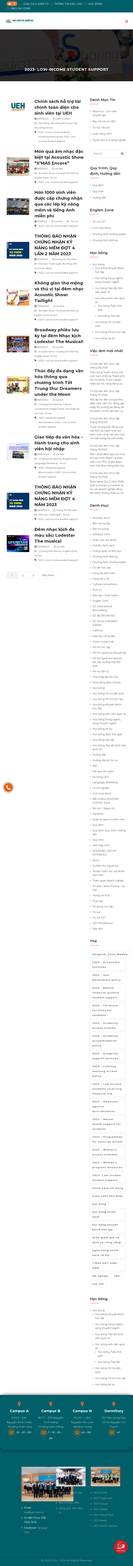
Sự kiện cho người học (105, 865)
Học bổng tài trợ (43, 127)
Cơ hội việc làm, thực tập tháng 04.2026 (104, 475)
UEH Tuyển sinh (103, 1498)
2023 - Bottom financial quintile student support (105, 992)
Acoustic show (46, 173)
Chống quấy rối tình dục (106, 551)
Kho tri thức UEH (69, 1502)
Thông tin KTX (100, 895)
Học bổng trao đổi (103, 739)
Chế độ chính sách (103, 545)
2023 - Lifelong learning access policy (104, 1071)
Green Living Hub (103, 641)
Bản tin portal (100, 528)
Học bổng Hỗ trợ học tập (64, 123)
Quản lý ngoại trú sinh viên (108, 819)
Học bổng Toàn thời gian (107, 734)
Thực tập (97, 901)
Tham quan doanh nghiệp (107, 880)
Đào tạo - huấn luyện (49, 263)
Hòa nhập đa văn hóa (105, 676)
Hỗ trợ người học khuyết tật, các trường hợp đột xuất (107, 662)
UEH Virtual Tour (103, 1514)
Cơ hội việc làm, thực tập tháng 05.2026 (104, 447)
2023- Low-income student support (58, 182)
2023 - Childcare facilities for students (105, 1010)
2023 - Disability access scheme (105, 1025)
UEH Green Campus (105, 1525)
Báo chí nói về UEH (104, 121)
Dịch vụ (97, 589)
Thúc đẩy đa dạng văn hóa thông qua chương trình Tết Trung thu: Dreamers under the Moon (58, 382)
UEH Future (100, 1503)
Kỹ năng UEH (70, 263)
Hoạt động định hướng (106, 682)
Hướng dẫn (99, 197)
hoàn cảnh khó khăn (107, 1196)
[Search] (122, 153)
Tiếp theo (48, 575)
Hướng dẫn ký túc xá (105, 760)
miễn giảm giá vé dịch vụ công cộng (106, 1240)
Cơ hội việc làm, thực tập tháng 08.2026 (104, 365)
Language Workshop (46, 463)
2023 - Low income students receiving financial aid (107, 1089)
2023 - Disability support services (105, 1056)
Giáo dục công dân (103, 636)
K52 (94, 765)
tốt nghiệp (100, 1275)
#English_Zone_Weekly (110, 954)
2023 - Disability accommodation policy (105, 1040)
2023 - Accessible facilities (106, 964)
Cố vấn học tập (101, 567)
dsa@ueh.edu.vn (34, 1512)
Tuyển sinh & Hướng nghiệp (109, 140)
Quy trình (98, 191)
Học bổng (43, 123)
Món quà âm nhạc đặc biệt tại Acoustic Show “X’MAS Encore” (59, 157)
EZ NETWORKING (103, 615)
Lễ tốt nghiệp (100, 787)
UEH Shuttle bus (102, 923)
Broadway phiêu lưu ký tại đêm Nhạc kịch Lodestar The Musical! (58, 335)
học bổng (99, 1204)
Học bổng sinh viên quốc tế (109, 713)
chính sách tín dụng (107, 1188)
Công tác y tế (100, 578)
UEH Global (100, 1509)
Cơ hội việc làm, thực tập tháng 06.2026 (104, 420)
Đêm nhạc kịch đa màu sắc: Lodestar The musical (54, 535)
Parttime (97, 813)
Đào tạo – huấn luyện (105, 595)
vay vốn (98, 1283)
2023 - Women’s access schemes (105, 1152)
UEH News (100, 1520)
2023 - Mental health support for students (106, 1124)
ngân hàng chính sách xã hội (105, 1253)
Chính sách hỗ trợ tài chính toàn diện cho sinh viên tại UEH (57, 107)
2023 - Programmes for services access (107, 1139)
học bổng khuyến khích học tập (105, 1227)
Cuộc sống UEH (102, 133)
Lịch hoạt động (42, 268)
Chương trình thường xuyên (109, 234)
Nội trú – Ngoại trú (103, 808)
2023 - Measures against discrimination (105, 1106)
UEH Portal (100, 1492)
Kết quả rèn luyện (103, 771)
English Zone (41, 177)
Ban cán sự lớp (101, 523)
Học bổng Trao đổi (109, 315)
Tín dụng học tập (102, 906)
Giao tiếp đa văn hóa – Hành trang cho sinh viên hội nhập (58, 443)
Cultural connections (104, 584)
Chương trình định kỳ (67, 173)
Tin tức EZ (98, 221)
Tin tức (53, 177)
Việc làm (97, 928)
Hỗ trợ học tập (101, 647)
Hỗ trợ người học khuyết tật (109, 652)
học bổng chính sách (104, 1214)
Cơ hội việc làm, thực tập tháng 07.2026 (104, 393)
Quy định (98, 185)
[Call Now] (8, 787)
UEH (117, 1275)
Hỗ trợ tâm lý (100, 671)
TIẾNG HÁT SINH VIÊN (104, 1265)
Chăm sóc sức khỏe (104, 540)
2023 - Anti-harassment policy (106, 977)
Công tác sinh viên (103, 573)
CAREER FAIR (101, 534)
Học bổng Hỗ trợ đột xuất (108, 693)
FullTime (97, 630)
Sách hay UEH (101, 845)
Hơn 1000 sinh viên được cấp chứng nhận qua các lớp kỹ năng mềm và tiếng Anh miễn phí (58, 204)
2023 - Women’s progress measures (107, 1165)
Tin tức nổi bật (101, 127)
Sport (95, 860)
